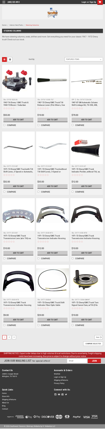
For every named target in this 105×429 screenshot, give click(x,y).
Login (84, 2)
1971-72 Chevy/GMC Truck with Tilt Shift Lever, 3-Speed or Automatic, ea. (18, 171)
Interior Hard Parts (16, 25)
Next (98, 337)
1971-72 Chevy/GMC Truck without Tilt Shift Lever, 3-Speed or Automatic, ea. (52, 171)
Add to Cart (18, 120)
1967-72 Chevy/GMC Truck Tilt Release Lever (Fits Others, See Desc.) (51, 105)
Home (4, 25)
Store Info (5, 396)
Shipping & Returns (61, 380)
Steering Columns (32, 25)
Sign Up (93, 2)
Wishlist (57, 374)
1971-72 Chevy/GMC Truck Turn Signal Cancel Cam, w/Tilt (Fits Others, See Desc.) (85, 305)
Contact (5, 409)
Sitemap (30, 426)
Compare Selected (93, 344)
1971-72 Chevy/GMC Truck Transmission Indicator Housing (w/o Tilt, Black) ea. (17, 305)
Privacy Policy (59, 383)
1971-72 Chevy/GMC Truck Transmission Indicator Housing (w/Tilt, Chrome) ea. (51, 238)
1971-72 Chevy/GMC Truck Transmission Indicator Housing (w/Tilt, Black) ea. (86, 238)
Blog (3, 406)
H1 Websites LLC (49, 426)
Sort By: (32, 59)
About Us (5, 403)
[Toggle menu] (4, 3)
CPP (73, 100)
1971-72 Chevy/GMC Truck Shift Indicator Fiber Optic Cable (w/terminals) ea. (50, 305)
